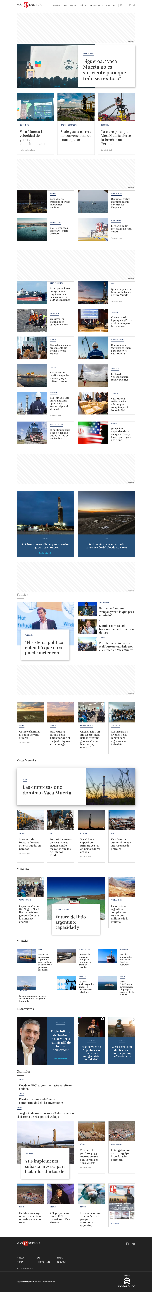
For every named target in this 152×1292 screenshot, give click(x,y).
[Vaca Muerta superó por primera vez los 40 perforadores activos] (91, 820)
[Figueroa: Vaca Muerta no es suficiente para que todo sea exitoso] (76, 66)
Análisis (21, 725)
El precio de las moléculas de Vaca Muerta (121, 228)
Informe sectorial (62, 910)
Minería (73, 5)
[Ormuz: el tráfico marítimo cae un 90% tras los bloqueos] (93, 201)
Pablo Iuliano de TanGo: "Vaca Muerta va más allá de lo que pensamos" (60, 1040)
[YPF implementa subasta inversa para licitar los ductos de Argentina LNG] (45, 1142)
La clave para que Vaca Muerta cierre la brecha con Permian (116, 138)
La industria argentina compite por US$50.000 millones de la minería (119, 913)
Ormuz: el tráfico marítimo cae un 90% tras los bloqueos (120, 203)
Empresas (53, 725)
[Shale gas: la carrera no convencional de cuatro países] (75, 107)
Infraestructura (55, 222)
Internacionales (96, 5)
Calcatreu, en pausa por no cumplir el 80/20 (59, 321)
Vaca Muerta (60, 1022)
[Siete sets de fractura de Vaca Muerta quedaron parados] (30, 820)
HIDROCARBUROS (23, 991)
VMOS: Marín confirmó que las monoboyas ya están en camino (59, 377)
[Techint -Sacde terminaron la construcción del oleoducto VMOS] (106, 513)
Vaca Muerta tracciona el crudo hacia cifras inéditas (60, 203)
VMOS (106, 538)
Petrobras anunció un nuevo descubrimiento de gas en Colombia (33, 998)
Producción (115, 369)
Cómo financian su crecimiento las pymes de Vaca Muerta (60, 349)
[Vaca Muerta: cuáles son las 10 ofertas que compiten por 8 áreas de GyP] (93, 403)
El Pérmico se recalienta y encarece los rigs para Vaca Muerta (45, 546)
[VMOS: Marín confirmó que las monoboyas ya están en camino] (32, 375)
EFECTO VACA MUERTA (56, 283)
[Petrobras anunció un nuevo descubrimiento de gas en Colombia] (26, 983)
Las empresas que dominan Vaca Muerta (47, 790)
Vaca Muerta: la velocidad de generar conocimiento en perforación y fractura (33, 142)
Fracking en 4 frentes (68, 125)
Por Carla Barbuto (45, 553)
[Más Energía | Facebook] (130, 5)
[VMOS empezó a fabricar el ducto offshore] (32, 229)
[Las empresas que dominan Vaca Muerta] (110, 786)
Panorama (114, 312)
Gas (65, 5)
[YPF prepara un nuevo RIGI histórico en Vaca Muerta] (60, 1194)
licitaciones (29, 1154)
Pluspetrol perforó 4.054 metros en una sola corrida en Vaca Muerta (89, 1157)
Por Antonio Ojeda (106, 150)
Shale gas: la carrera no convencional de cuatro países (75, 136)
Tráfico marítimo (116, 193)
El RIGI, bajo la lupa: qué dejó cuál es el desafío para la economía (121, 322)
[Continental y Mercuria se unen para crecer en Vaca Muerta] (93, 348)
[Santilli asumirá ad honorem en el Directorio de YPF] (87, 626)
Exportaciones (116, 220)
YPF (100, 620)
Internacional (124, 949)
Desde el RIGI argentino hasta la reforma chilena (46, 1087)
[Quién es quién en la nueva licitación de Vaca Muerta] (93, 292)
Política (83, 5)
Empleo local (54, 313)
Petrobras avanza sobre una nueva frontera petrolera (126, 959)
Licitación (114, 393)
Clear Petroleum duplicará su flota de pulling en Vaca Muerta (122, 1051)
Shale (52, 833)
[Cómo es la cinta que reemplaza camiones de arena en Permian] (66, 956)
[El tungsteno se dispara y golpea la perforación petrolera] (122, 1131)
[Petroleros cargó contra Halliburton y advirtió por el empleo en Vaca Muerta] (87, 644)
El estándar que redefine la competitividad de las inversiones (41, 1101)
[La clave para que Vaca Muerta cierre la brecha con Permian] (116, 107)
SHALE (25, 779)
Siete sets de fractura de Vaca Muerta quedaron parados (30, 844)
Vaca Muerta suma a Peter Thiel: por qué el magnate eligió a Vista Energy (60, 738)
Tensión (21, 1207)
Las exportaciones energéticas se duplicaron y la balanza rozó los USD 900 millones (60, 294)
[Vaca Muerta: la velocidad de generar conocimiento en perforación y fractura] (35, 107)
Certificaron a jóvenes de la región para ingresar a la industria (119, 738)
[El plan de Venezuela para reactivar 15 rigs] (93, 375)
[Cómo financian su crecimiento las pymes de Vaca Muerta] (32, 348)
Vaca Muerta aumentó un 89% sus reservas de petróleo (121, 844)
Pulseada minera (116, 900)
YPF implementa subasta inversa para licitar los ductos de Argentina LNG (45, 1168)
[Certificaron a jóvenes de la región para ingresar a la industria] (122, 712)
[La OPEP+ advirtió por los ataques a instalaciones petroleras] (66, 983)
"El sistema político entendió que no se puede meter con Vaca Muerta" (44, 650)
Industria (105, 125)
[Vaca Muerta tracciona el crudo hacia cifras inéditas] (32, 201)
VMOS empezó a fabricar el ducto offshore (59, 230)
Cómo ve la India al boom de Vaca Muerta (29, 735)
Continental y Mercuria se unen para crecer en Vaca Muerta (121, 349)
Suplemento (115, 1223)
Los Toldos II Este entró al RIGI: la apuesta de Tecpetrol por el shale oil (59, 403)
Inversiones (53, 392)
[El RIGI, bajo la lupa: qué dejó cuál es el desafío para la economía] (93, 320)
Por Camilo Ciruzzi (116, 301)
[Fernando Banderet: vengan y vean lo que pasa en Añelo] (87, 609)
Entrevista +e (91, 1041)
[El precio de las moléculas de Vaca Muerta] (93, 229)
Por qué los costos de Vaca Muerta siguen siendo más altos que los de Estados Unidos (61, 847)
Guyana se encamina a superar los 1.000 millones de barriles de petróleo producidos (45, 962)
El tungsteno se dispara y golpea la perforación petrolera (121, 1155)
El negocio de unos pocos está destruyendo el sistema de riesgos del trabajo (45, 1115)
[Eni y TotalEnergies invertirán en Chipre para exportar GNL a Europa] (107, 983)
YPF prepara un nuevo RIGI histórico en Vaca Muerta (60, 1217)
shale (113, 284)
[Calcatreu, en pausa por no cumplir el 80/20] (32, 320)
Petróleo (56, 5)
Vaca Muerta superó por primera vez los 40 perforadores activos (90, 846)
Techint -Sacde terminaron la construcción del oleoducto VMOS (107, 546)
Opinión (21, 1080)
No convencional (116, 1144)
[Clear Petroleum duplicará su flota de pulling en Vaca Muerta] (121, 1027)
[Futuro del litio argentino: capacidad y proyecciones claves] (76, 898)
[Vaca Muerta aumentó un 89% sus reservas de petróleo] (122, 820)
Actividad (83, 833)
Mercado (114, 423)
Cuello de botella (84, 949)
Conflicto (102, 637)
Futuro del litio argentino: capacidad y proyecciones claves (75, 924)
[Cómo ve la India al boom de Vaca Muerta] (30, 712)
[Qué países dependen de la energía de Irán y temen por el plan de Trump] (93, 433)
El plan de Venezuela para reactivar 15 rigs (119, 377)
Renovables (110, 5)
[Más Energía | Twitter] (133, 5)
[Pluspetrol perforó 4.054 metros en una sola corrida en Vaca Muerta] (91, 1131)
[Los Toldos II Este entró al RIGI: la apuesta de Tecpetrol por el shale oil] (32, 403)
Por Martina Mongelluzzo (27, 150)
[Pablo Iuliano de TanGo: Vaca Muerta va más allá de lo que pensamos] (32, 1041)
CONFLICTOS (82, 976)
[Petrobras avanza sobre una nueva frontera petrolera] (107, 956)
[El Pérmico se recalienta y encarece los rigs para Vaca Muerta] (45, 513)
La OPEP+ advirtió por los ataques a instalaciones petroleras (86, 986)
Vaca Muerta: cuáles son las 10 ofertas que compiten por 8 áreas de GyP (120, 404)
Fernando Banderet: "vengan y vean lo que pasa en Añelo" (116, 612)
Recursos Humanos (86, 725)
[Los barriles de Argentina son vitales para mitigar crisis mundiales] (91, 1027)
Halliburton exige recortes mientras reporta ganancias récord (30, 1217)
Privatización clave (56, 424)
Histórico (53, 193)
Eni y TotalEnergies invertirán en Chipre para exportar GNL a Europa (127, 988)
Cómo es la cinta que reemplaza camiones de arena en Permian (85, 961)
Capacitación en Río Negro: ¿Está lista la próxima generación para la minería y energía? (90, 739)
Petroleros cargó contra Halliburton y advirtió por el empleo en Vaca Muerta (116, 646)
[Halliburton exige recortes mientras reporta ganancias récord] (30, 1194)
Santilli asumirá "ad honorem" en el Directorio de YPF (116, 629)
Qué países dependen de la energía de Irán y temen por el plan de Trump (121, 434)
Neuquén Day (88, 53)
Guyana (40, 949)
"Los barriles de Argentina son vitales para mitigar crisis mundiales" (91, 1053)
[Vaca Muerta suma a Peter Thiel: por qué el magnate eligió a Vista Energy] (60, 712)
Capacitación (115, 725)
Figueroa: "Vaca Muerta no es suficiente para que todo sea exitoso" (104, 69)
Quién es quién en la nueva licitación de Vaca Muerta (121, 292)
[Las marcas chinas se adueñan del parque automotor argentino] (91, 1194)
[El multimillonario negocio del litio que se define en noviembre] (32, 433)
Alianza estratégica (117, 340)
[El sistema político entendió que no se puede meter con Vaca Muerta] (45, 623)
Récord (82, 1144)
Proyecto (53, 367)
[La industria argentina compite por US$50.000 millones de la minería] (122, 887)
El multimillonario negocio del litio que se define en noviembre (60, 434)
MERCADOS (53, 340)
